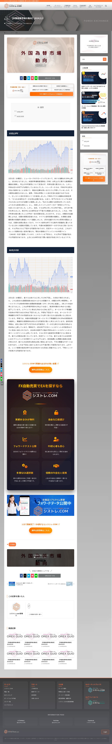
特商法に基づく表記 (64, 691)
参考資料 (33, 695)
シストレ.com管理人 (16, 614)
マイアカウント (8, 705)
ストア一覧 (7, 701)
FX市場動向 (9, 23)
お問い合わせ (35, 698)
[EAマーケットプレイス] (97, 692)
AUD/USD (20, 116)
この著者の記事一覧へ (35, 614)
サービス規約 (62, 688)
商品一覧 (6, 691)
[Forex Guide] (13, 6)
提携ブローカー (35, 691)
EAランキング (8, 695)
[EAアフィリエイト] (97, 705)
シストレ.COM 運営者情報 (66, 701)
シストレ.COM (8, 688)
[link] (29, 606)
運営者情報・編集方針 (65, 698)
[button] (21, 78)
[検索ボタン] (106, 6)
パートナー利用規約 (64, 695)
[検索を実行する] (104, 59)
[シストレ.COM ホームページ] (11, 733)
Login (105, 732)
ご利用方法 (34, 688)
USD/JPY (20, 112)
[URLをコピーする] (2, 383)
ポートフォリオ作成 (10, 698)
